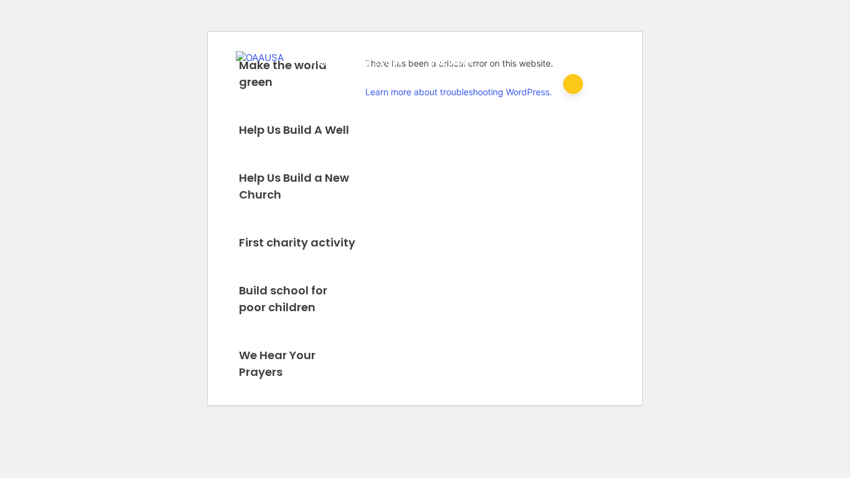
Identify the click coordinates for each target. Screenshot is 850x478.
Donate (491, 105)
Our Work (451, 62)
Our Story (378, 62)
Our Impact (337, 105)
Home (323, 62)
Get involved (419, 105)
